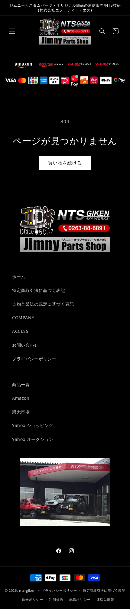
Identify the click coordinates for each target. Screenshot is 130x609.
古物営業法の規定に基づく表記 (43, 304)
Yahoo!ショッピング (32, 425)
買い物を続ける (65, 163)
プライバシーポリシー (34, 359)
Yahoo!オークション (32, 439)
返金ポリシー (32, 599)
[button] (12, 31)
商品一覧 (21, 384)
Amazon (21, 398)
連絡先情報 (105, 599)
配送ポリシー (79, 599)
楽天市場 (21, 412)
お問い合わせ (25, 345)
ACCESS (20, 331)
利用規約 (56, 599)
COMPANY (23, 317)
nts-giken (27, 590)
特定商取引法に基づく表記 (38, 290)
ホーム (18, 277)
